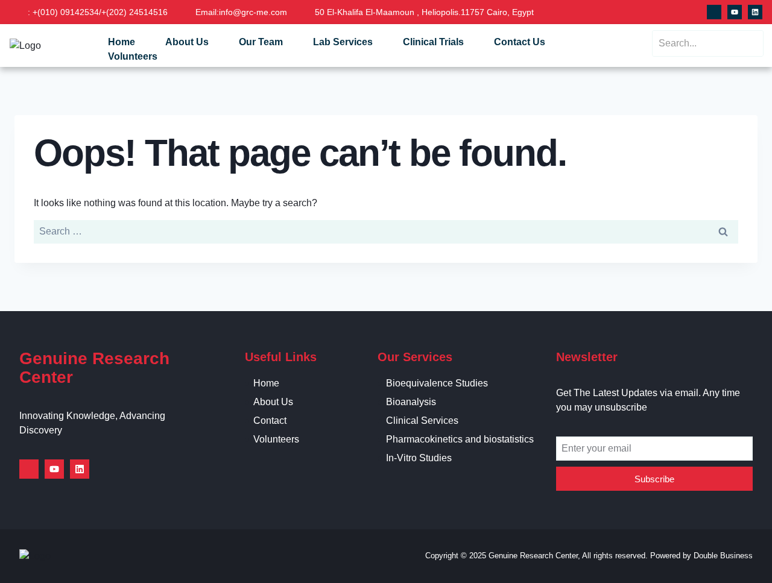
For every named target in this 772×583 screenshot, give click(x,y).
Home (121, 42)
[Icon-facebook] (714, 12)
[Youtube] (734, 12)
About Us (187, 42)
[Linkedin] (755, 12)
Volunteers (132, 56)
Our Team (261, 42)
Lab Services (343, 42)
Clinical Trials (433, 42)
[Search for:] (386, 231)
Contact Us (519, 42)
